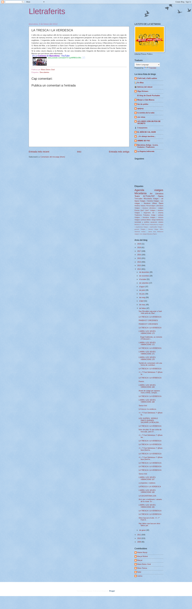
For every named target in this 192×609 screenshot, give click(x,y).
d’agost (142, 287)
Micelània (141, 193)
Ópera (161, 203)
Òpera (160, 196)
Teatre (137, 196)
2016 (139, 255)
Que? (142, 210)
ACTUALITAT (149, 196)
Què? (147, 210)
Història (137, 205)
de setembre (144, 283)
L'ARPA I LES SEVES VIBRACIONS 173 (147, 332)
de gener (142, 530)
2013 (139, 265)
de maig (142, 297)
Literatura (159, 193)
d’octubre (143, 279)
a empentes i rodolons (147, 483)
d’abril (141, 301)
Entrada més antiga (119, 151)
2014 (139, 262)
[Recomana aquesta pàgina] (83, 58)
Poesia (137, 210)
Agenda (139, 189)
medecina (159, 220)
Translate (152, 68)
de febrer (142, 308)
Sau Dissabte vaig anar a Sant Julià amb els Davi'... (150, 312)
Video (161, 229)
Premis (141, 381)
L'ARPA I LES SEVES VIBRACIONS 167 (147, 478)
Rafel (139, 572)
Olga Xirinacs (142, 91)
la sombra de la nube (145, 113)
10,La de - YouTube (50, 56)
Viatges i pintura (140, 220)
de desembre (144, 272)
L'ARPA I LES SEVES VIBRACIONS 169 (147, 386)
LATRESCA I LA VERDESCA (150, 487)
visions (160, 222)
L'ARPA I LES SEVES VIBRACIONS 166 (147, 491)
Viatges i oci (158, 201)
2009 (139, 542)
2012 (139, 269)
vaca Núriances (158, 231)
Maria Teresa (142, 568)
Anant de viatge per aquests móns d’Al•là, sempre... (149, 392)
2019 (139, 244)
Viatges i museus (141, 208)
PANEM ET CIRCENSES (148, 320)
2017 (139, 251)
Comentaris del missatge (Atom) (52, 157)
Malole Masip (142, 552)
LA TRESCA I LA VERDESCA (150, 317)
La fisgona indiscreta (145, 151)
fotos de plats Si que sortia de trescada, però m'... (150, 431)
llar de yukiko (142, 104)
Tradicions (138, 215)
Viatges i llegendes (143, 213)
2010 (139, 538)
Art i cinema (157, 213)
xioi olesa (141, 117)
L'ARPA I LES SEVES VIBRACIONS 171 (147, 353)
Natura (143, 205)
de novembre (144, 276)
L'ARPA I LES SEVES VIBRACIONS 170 (147, 358)
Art (151, 193)
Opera (137, 201)
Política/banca (154, 224)
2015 (139, 258)
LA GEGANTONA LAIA (147, 496)
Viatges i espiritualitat (150, 227)
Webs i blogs (151, 220)
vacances (153, 222)
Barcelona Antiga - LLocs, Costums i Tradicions (147, 146)
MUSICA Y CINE (139, 224)
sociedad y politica (142, 222)
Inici (79, 151)
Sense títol (143, 406)
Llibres (154, 203)
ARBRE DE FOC (143, 141)
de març (142, 305)
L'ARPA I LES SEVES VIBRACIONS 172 (147, 344)
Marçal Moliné (142, 556)
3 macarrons (142, 128)
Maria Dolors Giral (144, 564)
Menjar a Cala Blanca (145, 100)
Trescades (138, 199)
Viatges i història (146, 201)
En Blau (140, 83)
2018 (139, 247)
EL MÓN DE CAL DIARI (146, 132)
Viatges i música (156, 217)
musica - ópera (146, 231)
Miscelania (148, 199)
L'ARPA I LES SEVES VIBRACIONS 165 (147, 506)
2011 (139, 535)
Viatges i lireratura (142, 217)
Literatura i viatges (156, 208)
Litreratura (159, 205)
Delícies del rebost (144, 87)
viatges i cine (138, 234)
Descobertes (44, 72)
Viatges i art (158, 199)
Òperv (155, 234)
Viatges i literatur (147, 229)
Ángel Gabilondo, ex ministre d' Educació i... (150, 338)
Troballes (146, 215)
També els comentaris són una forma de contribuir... (150, 364)
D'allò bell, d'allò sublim (147, 78)
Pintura (147, 224)
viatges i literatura (142, 203)
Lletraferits (47, 11)
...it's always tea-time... (146, 136)
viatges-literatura (148, 234)
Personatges (150, 205)
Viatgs (156, 229)
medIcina (137, 231)
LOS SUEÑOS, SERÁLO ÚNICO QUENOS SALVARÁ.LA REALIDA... (149, 420)
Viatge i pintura (157, 215)
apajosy (140, 108)
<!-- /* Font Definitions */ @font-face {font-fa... (151, 449)
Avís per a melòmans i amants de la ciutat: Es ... (150, 500)
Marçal (139, 560)
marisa (139, 576)
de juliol (142, 290)
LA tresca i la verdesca (147, 409)
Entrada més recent (39, 151)
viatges (158, 189)
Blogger (112, 591)
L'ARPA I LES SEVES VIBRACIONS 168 (147, 401)
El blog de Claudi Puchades (148, 96)
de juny (142, 294)
